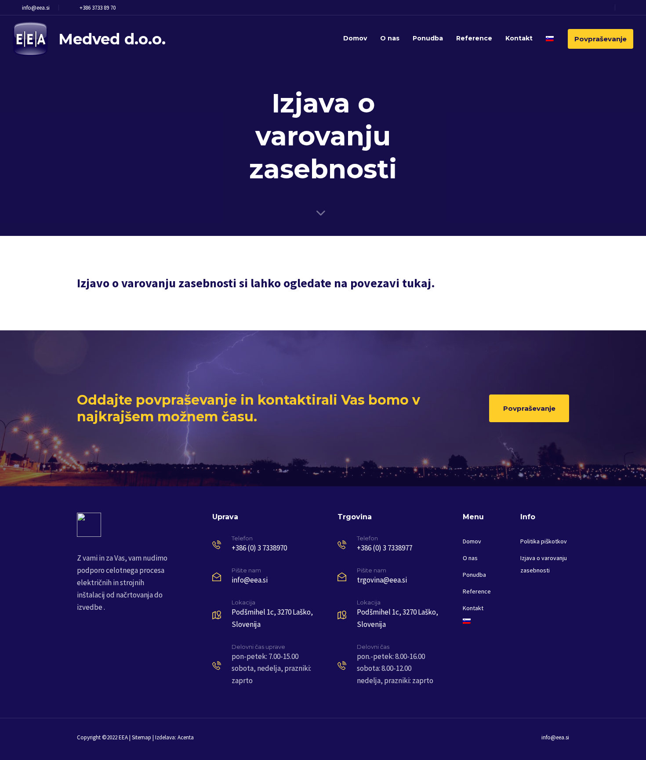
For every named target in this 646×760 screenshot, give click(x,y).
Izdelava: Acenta (174, 737)
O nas (389, 38)
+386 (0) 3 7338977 (384, 548)
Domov (355, 38)
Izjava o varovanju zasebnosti (543, 564)
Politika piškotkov (543, 541)
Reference (474, 38)
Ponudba (428, 38)
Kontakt (519, 38)
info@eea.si (36, 7)
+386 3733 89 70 (98, 7)
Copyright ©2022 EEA (102, 737)
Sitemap (141, 737)
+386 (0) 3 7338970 (259, 548)
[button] (626, 7)
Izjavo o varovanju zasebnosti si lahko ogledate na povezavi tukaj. (256, 283)
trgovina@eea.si (382, 580)
